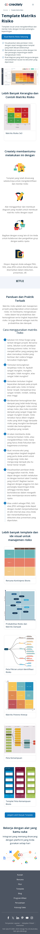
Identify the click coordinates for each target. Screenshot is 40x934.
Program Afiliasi (20, 898)
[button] (33, 4)
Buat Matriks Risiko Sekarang (16, 37)
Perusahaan (20, 903)
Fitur (20, 884)
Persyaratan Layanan (12, 923)
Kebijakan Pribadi (28, 923)
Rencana (20, 879)
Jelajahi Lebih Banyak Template (20, 815)
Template (20, 889)
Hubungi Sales (20, 907)
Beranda (5, 10)
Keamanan (20, 925)
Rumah (20, 875)
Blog (20, 893)
